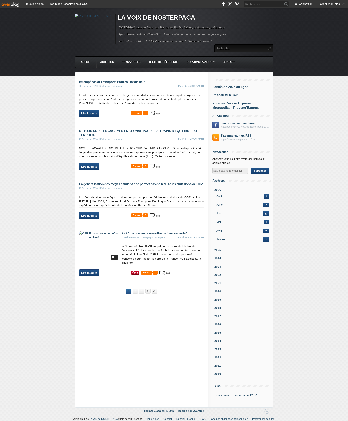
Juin (218, 213)
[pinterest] (236, 4)
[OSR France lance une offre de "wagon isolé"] (99, 237)
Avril (219, 230)
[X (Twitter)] (230, 4)
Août (219, 196)
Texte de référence (164, 62)
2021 (217, 283)
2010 (217, 373)
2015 (217, 332)
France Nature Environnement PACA (235, 395)
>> (154, 291)
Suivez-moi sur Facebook (238, 123)
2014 (217, 340)
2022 (217, 274)
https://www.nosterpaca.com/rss (238, 139)
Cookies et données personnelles (229, 419)
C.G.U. (203, 419)
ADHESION (107, 62)
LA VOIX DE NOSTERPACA (156, 17)
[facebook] (223, 4)
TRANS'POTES (131, 62)
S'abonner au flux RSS (236, 135)
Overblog (198, 410)
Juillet (219, 204)
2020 (217, 291)
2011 (217, 365)
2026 (217, 189)
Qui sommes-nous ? (201, 62)
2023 (217, 266)
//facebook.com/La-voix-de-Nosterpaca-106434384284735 (245, 126)
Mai (218, 221)
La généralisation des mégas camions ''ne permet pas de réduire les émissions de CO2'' (141, 184)
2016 (217, 324)
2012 (217, 357)
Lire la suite (89, 113)
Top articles (153, 419)
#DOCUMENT (197, 86)
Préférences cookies (263, 419)
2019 (217, 299)
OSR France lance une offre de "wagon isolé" (154, 233)
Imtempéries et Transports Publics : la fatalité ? (112, 82)
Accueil (86, 62)
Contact (229, 62)
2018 (217, 307)
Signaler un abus (185, 419)
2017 (217, 316)
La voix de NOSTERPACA (103, 419)
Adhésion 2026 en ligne (230, 87)
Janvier (220, 239)
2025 (217, 250)
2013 (217, 349)
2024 (217, 258)
